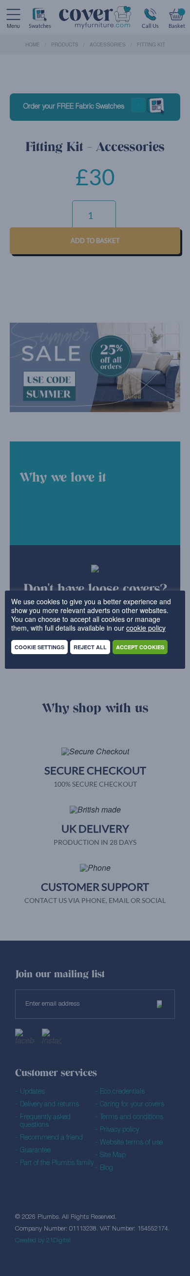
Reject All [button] (90, 647)
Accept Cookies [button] (140, 647)
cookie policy (146, 628)
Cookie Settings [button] (39, 647)
